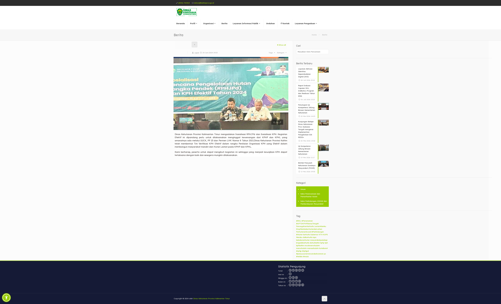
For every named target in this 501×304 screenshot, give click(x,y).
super (197, 53)
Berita (324, 35)
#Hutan (299, 234)
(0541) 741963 (184, 3)
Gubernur (314, 234)
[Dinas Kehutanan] (186, 12)
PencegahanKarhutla (305, 226)
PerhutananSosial (303, 232)
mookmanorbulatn (312, 245)
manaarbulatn (313, 248)
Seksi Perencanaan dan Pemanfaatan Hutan (310, 195)
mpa (314, 237)
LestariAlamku (320, 226)
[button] (6, 297)
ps (325, 254)
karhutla (306, 234)
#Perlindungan (317, 232)
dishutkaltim (315, 243)
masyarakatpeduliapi (318, 240)
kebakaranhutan (303, 240)
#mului (306, 256)
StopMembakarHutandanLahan (309, 229)
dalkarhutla (307, 237)
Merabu (299, 237)
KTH (321, 234)
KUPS (325, 234)
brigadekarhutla (302, 243)
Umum (303, 189)
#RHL (298, 221)
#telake (299, 256)
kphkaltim (300, 245)
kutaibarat (323, 248)
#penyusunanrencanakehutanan (309, 254)
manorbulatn (301, 248)
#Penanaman (307, 221)
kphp (322, 243)
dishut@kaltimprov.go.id (204, 3)
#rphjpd (305, 251)
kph (326, 243)
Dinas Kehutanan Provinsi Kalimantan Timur (211, 298)
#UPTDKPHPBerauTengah (307, 224)
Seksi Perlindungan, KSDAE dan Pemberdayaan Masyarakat (313, 202)
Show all (282, 45)
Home (314, 35)
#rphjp (299, 251)
